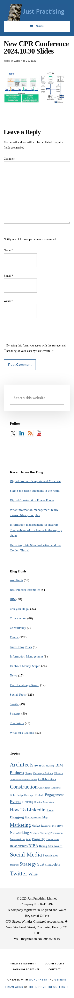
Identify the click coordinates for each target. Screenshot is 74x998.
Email (8, 275)
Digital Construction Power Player (32, 500)
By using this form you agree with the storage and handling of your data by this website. (36, 348)
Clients (58, 773)
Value (33, 874)
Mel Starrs (57, 825)
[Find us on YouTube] (39, 433)
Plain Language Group (24, 685)
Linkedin (36, 809)
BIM (13, 599)
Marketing (20, 825)
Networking (19, 832)
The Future (17, 723)
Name (8, 250)
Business (17, 773)
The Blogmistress (43, 987)
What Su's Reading (22, 732)
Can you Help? (19, 609)
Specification (50, 855)
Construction (18, 618)
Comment (10, 158)
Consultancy (18, 627)
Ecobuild (39, 795)
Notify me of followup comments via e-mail (30, 239)
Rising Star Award (50, 846)
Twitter (18, 873)
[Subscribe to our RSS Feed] (30, 433)
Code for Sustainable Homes (23, 779)
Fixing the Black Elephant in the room (35, 490)
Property (38, 839)
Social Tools (18, 694)
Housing (28, 802)
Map (44, 817)
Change (28, 773)
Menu (40, 26)
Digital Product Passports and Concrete (35, 481)
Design (20, 795)
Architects (16, 580)
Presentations (17, 839)
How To (18, 809)
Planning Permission (51, 832)
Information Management (26, 656)
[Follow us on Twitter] (13, 433)
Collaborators (47, 779)
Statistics (14, 864)
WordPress (38, 979)
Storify (14, 704)
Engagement (54, 795)
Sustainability (49, 864)
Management (33, 817)
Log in (64, 987)
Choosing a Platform (43, 773)
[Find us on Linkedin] (21, 433)
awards (39, 765)
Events (14, 637)
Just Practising (37, 12)
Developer (29, 795)
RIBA (33, 845)
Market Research (41, 825)
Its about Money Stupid (25, 666)
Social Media (26, 854)
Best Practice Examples (25, 589)
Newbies (34, 833)
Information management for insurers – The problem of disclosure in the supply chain (36, 530)
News (13, 675)
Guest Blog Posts (21, 647)
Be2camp (50, 766)
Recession (52, 839)
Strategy (15, 713)
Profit (28, 839)
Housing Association (44, 802)
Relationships (19, 846)
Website (8, 301)
